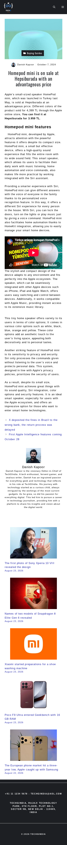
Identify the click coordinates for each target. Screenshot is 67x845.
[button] (54, 7)
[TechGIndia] (9, 7)
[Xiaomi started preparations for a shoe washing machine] (33, 657)
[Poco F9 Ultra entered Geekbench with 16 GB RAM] (33, 708)
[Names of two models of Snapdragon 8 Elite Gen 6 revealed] (33, 607)
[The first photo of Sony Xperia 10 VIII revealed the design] (33, 556)
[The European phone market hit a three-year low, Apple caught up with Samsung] (33, 758)
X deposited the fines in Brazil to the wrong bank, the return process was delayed (31, 424)
